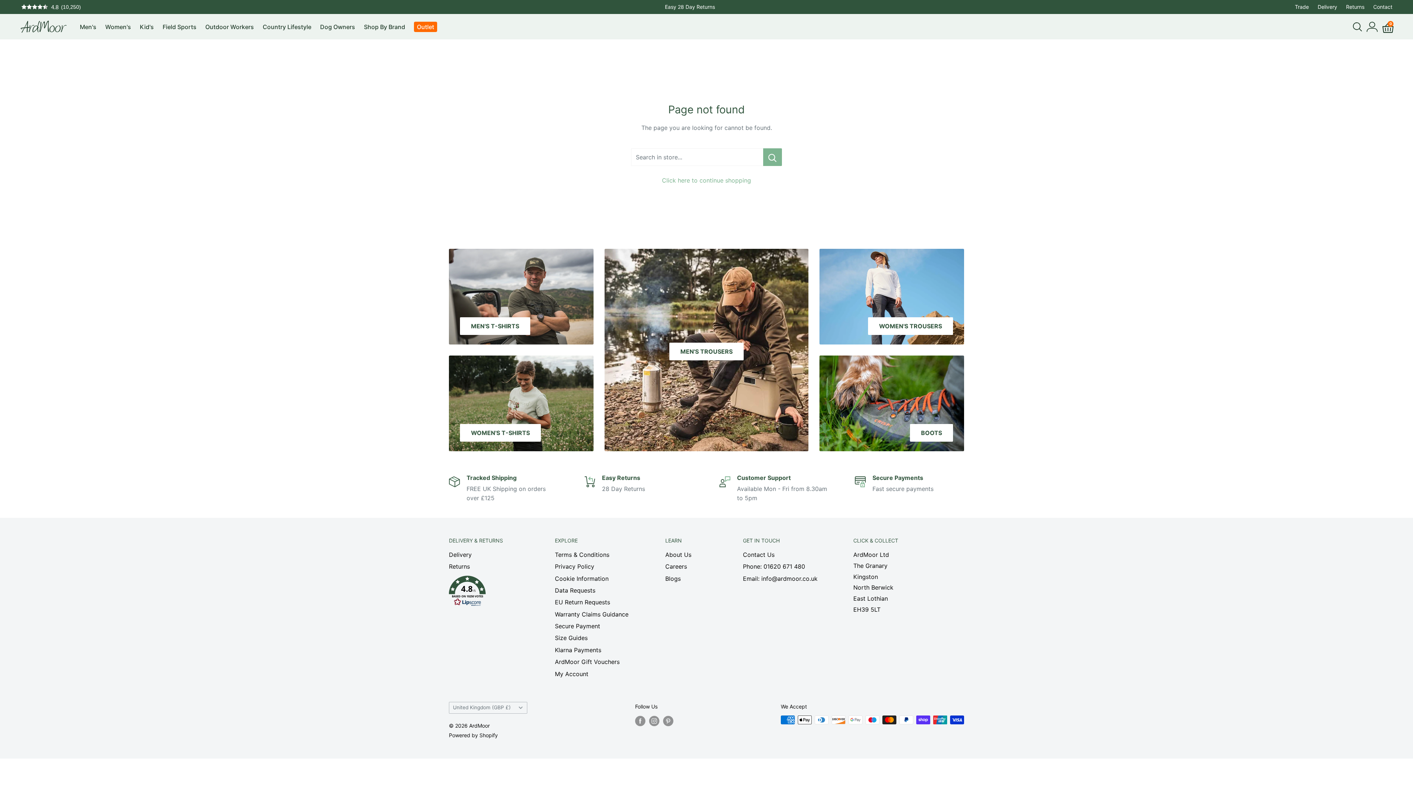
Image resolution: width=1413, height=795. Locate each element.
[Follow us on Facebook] (640, 721)
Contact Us (759, 554)
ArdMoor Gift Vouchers (587, 661)
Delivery (1327, 7)
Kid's (147, 27)
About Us (678, 554)
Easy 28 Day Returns (690, 7)
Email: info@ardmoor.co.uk (780, 578)
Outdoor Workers (229, 27)
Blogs (673, 578)
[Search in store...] (772, 157)
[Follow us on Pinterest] (668, 721)
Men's (88, 27)
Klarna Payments (578, 650)
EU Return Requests (582, 602)
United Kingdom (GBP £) (482, 707)
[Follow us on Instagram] (654, 721)
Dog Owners (337, 27)
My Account (571, 674)
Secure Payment (577, 626)
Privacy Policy (574, 566)
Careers (676, 566)
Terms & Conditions (582, 554)
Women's (118, 27)
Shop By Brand (384, 27)
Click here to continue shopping (706, 180)
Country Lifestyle (287, 27)
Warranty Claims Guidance (591, 614)
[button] (489, 593)
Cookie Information (582, 578)
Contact (1382, 7)
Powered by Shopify (473, 735)
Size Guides (571, 638)
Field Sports (179, 27)
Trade (1302, 7)
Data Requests (575, 590)
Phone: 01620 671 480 (774, 566)
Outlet (425, 27)
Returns (1355, 7)
